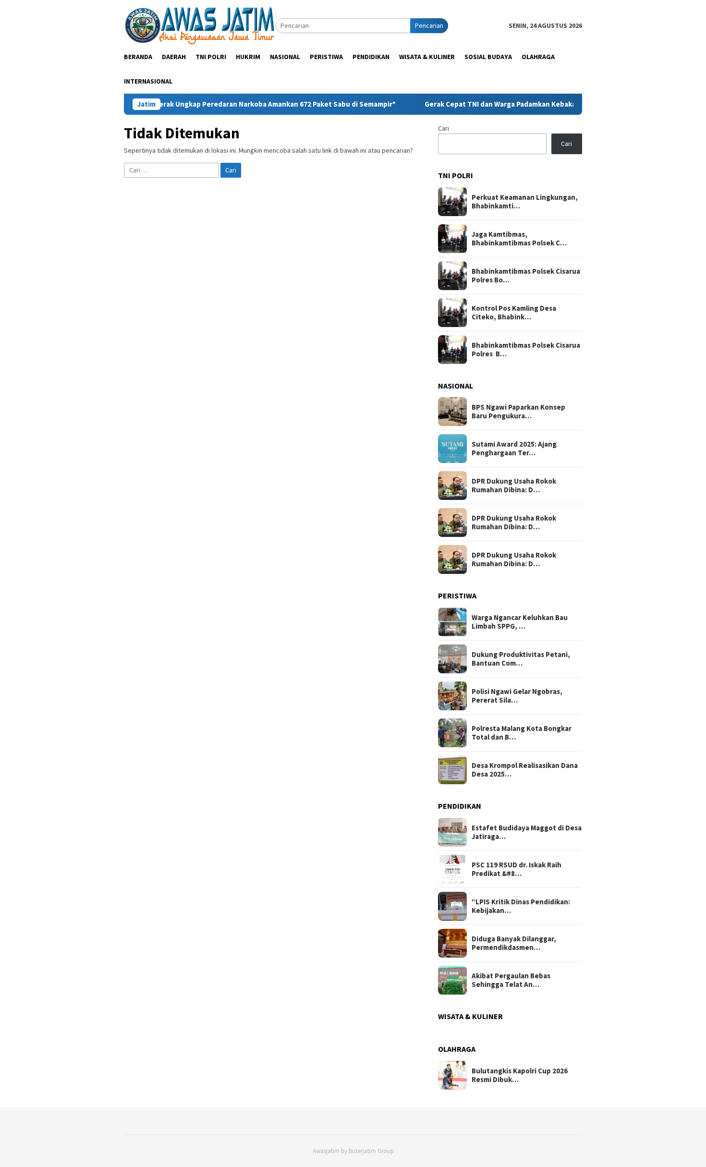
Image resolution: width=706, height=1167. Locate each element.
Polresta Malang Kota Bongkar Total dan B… (522, 733)
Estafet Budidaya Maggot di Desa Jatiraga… (527, 832)
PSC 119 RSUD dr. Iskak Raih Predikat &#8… (516, 869)
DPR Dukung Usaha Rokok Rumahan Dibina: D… (514, 485)
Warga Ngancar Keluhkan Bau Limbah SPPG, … (520, 622)
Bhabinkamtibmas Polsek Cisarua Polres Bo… (526, 275)
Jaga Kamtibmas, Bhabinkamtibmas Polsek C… (519, 238)
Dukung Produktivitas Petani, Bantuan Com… (521, 659)
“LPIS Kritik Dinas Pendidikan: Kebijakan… (521, 906)
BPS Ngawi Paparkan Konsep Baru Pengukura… (518, 411)
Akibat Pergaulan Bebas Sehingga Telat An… (511, 980)
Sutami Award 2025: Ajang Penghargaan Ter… (514, 448)
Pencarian (429, 25)
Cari (443, 128)
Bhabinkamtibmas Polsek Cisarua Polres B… (526, 349)
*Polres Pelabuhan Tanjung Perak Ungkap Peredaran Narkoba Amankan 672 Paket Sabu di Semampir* (198, 104)
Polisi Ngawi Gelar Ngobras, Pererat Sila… (517, 696)
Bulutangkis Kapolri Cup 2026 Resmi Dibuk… (520, 1075)
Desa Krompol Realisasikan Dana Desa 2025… (525, 769)
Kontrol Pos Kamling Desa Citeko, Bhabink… (514, 312)
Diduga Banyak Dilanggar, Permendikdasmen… (514, 943)
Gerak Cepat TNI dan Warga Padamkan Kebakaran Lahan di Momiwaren (509, 104)
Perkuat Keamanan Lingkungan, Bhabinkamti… (525, 201)
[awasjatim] (199, 25)
